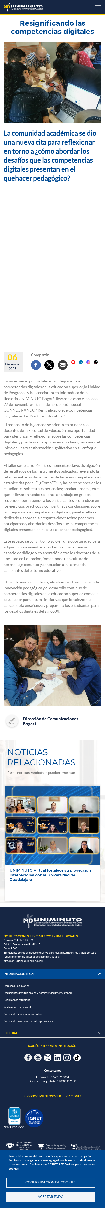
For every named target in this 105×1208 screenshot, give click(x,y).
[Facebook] (36, 365)
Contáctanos (52, 1070)
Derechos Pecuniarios (16, 985)
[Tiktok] (96, 362)
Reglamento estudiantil (17, 1000)
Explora (52, 1032)
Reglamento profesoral (17, 1007)
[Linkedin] (81, 362)
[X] (49, 365)
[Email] (63, 365)
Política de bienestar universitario (23, 1014)
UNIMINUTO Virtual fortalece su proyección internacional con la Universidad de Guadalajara (50, 875)
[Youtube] (73, 362)
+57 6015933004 (59, 1077)
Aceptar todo (50, 1197)
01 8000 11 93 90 (66, 1081)
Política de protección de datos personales (28, 1021)
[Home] (23, 7)
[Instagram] (88, 362)
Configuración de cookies (50, 1182)
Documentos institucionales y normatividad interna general (38, 992)
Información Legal (19, 973)
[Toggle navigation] (98, 7)
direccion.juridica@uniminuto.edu (23, 960)
